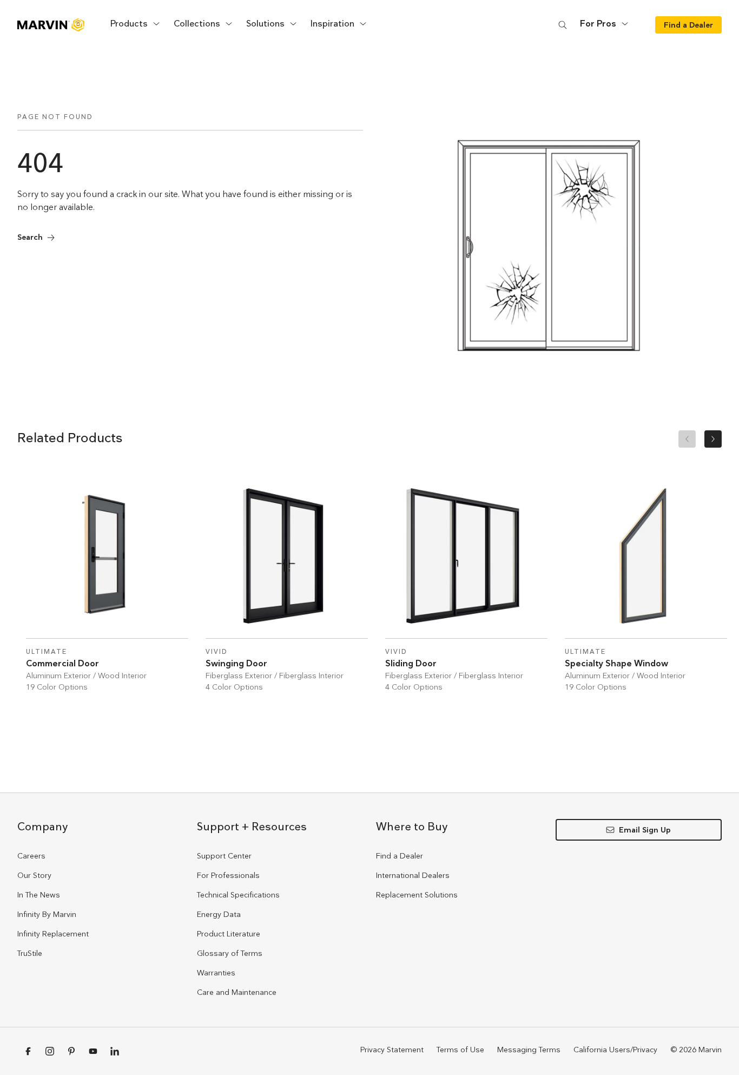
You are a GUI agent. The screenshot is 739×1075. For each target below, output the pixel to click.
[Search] (562, 25)
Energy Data (219, 914)
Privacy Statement (392, 1049)
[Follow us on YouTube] (93, 1051)
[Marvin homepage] (50, 24)
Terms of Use (460, 1049)
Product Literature (228, 933)
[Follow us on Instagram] (50, 1051)
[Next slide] (713, 439)
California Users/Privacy (615, 1049)
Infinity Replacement (53, 933)
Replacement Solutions (417, 894)
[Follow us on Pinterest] (71, 1051)
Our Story (34, 875)
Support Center (224, 855)
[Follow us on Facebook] (28, 1051)
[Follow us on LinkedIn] (115, 1051)
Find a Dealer (399, 855)
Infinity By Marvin (46, 914)
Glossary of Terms (229, 953)
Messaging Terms (528, 1049)
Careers (31, 855)
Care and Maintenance (236, 992)
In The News (38, 894)
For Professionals (228, 875)
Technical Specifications (238, 894)
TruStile (29, 953)
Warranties (216, 972)
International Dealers (413, 875)
